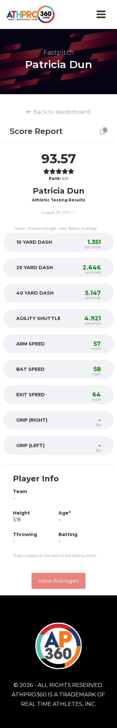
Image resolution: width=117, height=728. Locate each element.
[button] (58, 581)
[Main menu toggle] (101, 14)
